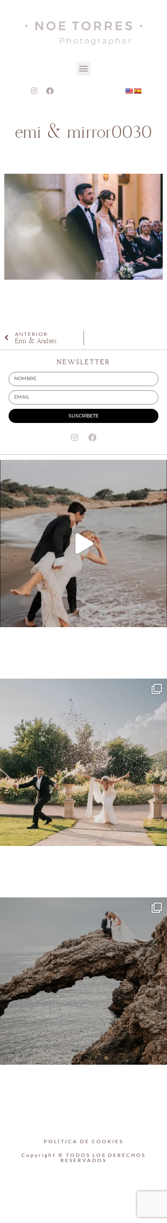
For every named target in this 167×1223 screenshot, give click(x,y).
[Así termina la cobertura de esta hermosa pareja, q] (83, 981)
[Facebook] (49, 91)
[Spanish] (137, 91)
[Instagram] (34, 91)
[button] (84, 68)
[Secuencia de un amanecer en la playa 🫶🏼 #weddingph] (83, 543)
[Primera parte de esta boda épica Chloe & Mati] (83, 762)
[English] (129, 91)
